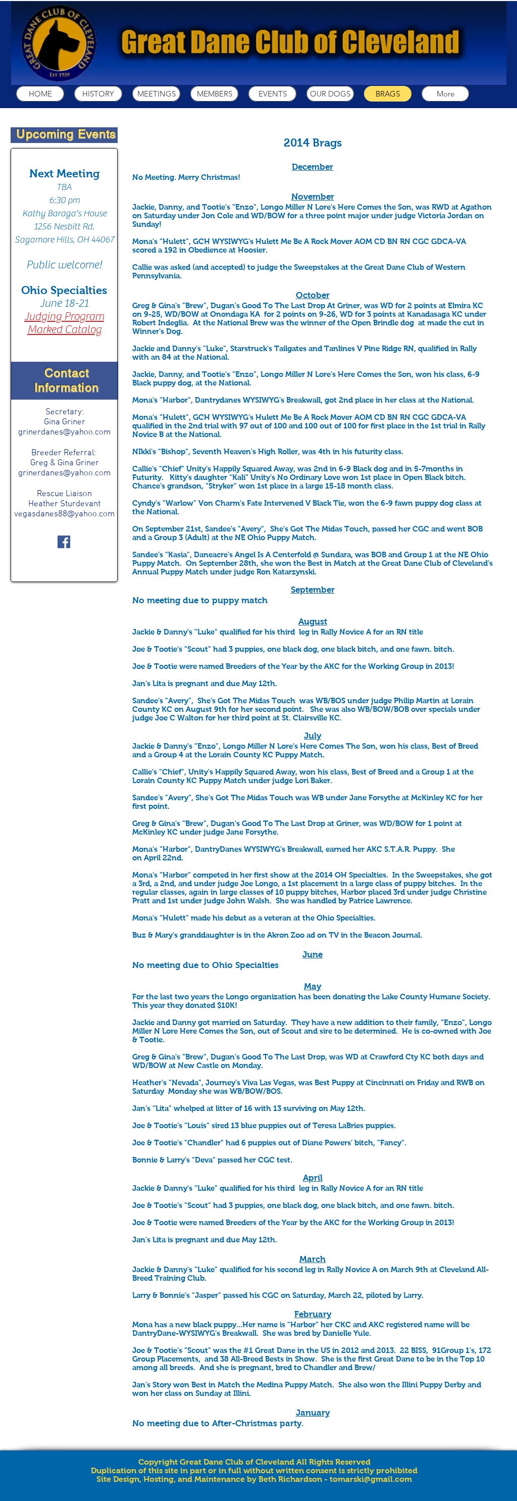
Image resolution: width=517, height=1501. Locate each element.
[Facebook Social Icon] (64, 542)
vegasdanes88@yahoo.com (64, 514)
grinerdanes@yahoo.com (64, 432)
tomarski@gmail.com (371, 1479)
